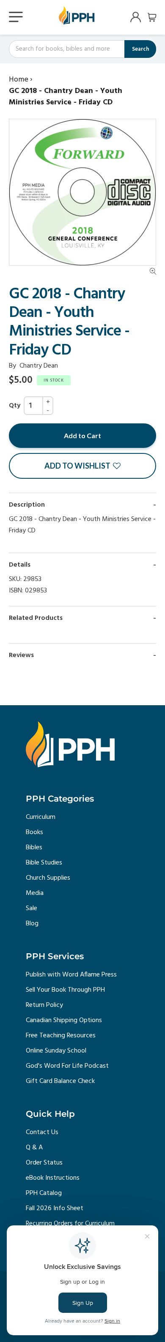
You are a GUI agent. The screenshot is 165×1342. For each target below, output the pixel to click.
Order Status (44, 1162)
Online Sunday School (56, 1050)
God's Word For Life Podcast (67, 1066)
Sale (31, 908)
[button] (82, 466)
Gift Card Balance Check (60, 1081)
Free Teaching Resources (61, 1035)
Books (34, 832)
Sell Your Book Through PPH (65, 990)
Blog (32, 923)
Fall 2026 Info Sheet (54, 1208)
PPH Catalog (44, 1193)
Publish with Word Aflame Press (71, 974)
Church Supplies (48, 878)
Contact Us (42, 1132)
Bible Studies (44, 862)
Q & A (34, 1147)
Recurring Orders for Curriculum (70, 1223)
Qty (14, 405)
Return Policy (44, 1005)
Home (18, 79)
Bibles (34, 847)
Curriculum (40, 817)
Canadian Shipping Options (64, 1020)
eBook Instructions (53, 1178)
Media (35, 893)
